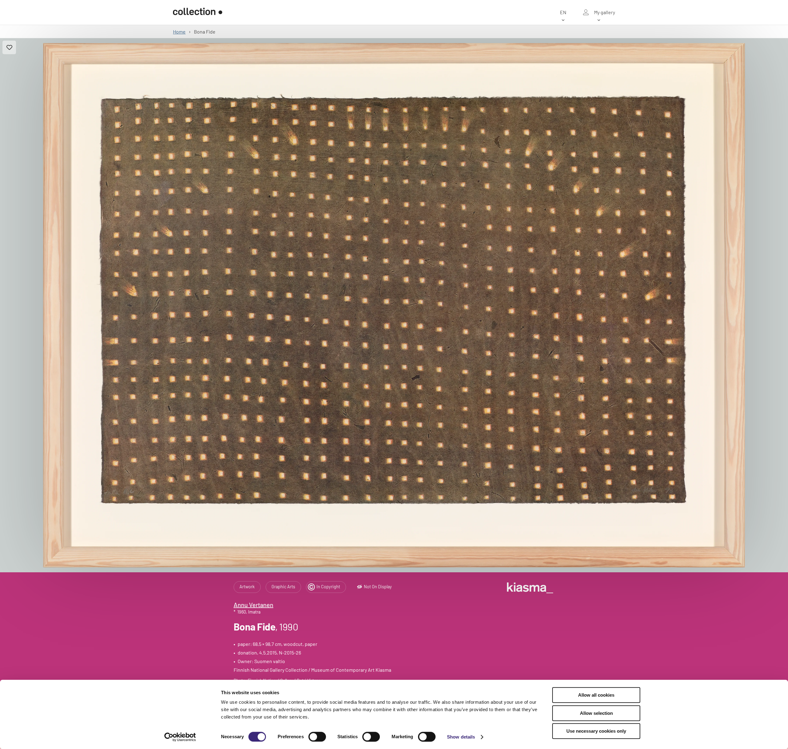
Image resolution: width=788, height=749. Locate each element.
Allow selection (596, 713)
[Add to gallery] (9, 47)
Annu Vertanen (253, 604)
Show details (461, 736)
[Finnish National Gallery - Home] (197, 12)
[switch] (317, 737)
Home (179, 31)
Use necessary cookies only (596, 731)
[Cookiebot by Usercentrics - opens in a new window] (180, 737)
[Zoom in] (394, 305)
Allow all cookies (596, 695)
